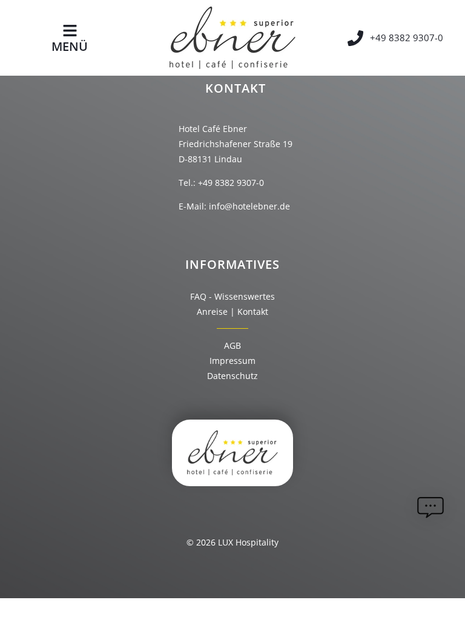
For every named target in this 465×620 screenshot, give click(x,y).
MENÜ (69, 46)
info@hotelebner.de (249, 206)
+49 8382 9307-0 (231, 182)
